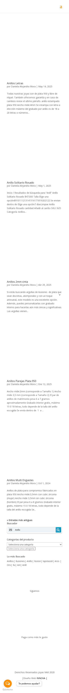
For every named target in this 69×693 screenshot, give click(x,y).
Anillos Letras (15, 83)
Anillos (10, 561)
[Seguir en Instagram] (37, 600)
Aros (57, 561)
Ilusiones (20, 561)
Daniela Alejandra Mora (23, 86)
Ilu (14, 564)
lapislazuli (48, 561)
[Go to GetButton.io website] (8, 690)
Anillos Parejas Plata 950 (21, 381)
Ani (18, 564)
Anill (24, 564)
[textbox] (21, 548)
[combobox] (21, 548)
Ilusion (37, 561)
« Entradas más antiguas (19, 520)
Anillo (29, 561)
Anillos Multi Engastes (20, 480)
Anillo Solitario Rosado (20, 182)
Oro (9, 564)
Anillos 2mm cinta (17, 281)
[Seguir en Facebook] (31, 600)
